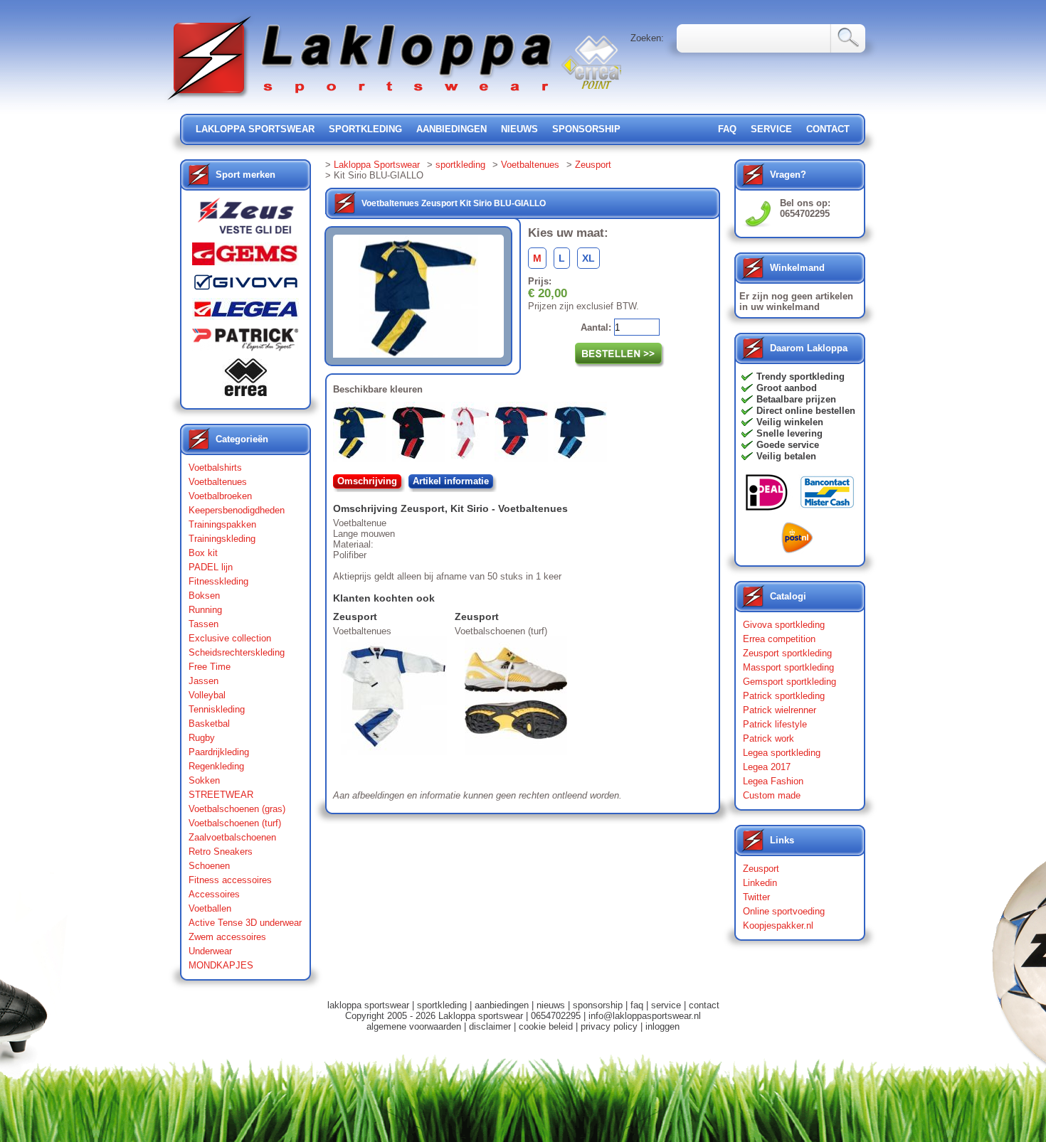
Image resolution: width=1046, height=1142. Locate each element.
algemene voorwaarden (413, 1026)
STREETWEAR (221, 794)
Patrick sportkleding (784, 695)
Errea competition (779, 639)
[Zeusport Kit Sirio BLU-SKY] (583, 434)
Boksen (204, 595)
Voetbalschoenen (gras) (237, 809)
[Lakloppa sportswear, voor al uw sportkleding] (360, 101)
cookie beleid (546, 1026)
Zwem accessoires (227, 937)
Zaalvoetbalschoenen (232, 837)
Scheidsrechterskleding (237, 652)
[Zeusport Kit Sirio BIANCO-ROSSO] (473, 434)
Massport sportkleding (788, 667)
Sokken (204, 780)
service (771, 129)
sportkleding (365, 129)
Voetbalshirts (215, 467)
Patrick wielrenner (779, 710)
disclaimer (490, 1026)
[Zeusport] (245, 220)
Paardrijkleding (219, 752)
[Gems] (245, 257)
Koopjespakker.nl (778, 925)
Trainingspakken (222, 524)
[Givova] (245, 285)
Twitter (756, 897)
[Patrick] (245, 342)
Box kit (203, 553)
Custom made (772, 795)
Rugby (202, 737)
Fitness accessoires (230, 880)
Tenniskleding (217, 709)
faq (636, 1005)
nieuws (519, 129)
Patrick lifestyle (775, 724)
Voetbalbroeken (220, 496)
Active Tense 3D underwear (245, 922)
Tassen (203, 624)
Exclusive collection (230, 638)
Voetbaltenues (218, 481)
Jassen (203, 681)
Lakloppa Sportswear (377, 164)
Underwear (210, 951)
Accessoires (214, 894)
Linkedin (760, 882)
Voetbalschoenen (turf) (235, 823)
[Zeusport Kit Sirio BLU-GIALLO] (362, 434)
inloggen (662, 1026)
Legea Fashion (773, 781)
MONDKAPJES (221, 965)
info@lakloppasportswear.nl (644, 1015)
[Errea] (245, 380)
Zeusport (593, 164)
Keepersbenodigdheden (237, 510)
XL (588, 258)
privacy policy (609, 1026)
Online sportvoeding (784, 911)
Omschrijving (367, 481)
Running (205, 609)
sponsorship (586, 129)
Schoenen (209, 865)
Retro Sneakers (221, 851)
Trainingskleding (222, 538)
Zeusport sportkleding (787, 653)
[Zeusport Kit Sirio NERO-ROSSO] (421, 434)
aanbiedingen (451, 129)
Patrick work (768, 738)
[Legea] (245, 312)
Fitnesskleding (218, 581)
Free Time (210, 666)
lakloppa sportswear (255, 129)
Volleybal (207, 695)
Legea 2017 (767, 767)
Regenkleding (216, 766)
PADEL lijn (211, 567)
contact (828, 129)
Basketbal (209, 723)
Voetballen (210, 908)
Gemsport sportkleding (789, 681)
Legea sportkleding (781, 752)
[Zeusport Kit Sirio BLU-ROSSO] (524, 434)
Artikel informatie (451, 481)
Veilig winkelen (789, 422)
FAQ (727, 129)
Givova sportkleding (784, 624)
